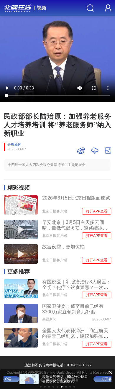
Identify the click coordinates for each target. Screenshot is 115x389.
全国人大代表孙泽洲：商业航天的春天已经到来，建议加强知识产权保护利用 (75, 336)
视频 (41, 7)
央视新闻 (14, 144)
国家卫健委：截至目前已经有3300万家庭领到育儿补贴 (73, 309)
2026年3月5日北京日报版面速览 (76, 197)
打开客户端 (94, 379)
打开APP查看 (96, 211)
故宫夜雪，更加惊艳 (63, 246)
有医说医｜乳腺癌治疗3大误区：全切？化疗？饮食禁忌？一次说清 (76, 287)
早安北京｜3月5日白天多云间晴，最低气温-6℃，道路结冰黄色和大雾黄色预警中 (74, 228)
